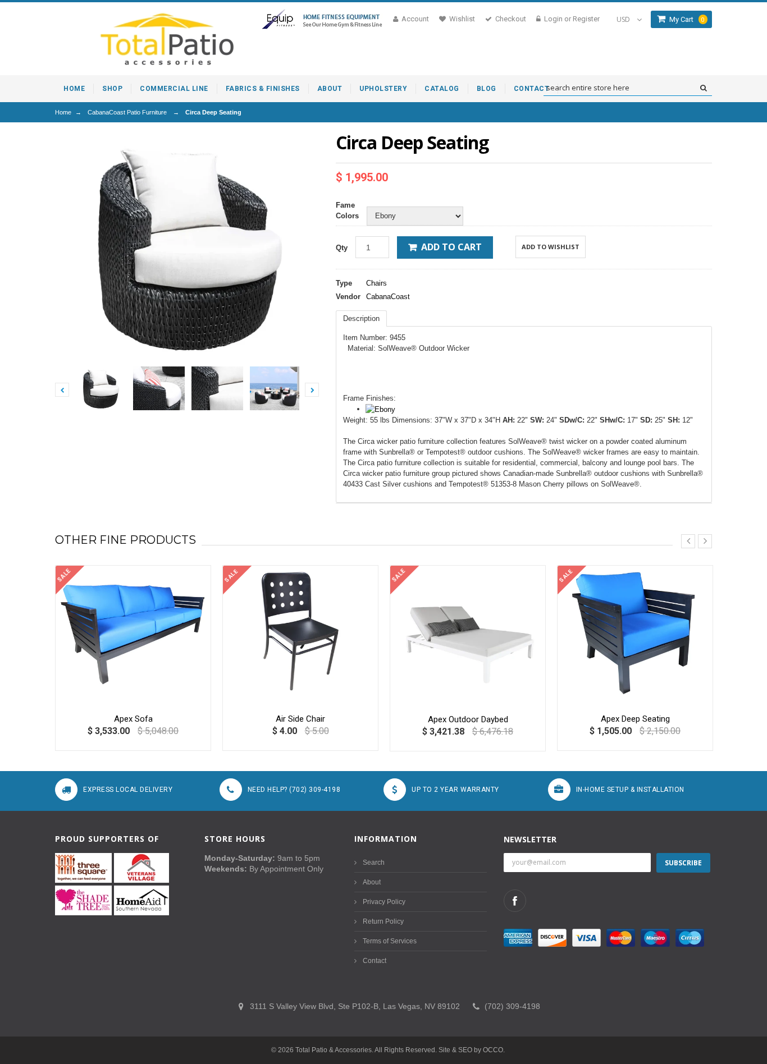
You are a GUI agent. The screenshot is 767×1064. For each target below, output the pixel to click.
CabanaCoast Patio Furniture (127, 112)
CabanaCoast (388, 296)
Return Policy (383, 921)
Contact (374, 961)
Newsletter (530, 839)
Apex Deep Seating (635, 719)
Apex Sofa (133, 719)
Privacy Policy (384, 902)
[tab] (361, 318)
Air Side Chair (300, 719)
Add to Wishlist (550, 246)
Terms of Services (390, 941)
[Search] (703, 88)
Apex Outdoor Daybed (468, 719)
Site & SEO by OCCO (471, 1050)
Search (374, 862)
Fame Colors (347, 210)
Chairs (376, 283)
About (372, 882)
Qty (342, 248)
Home (63, 112)
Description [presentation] (361, 318)
